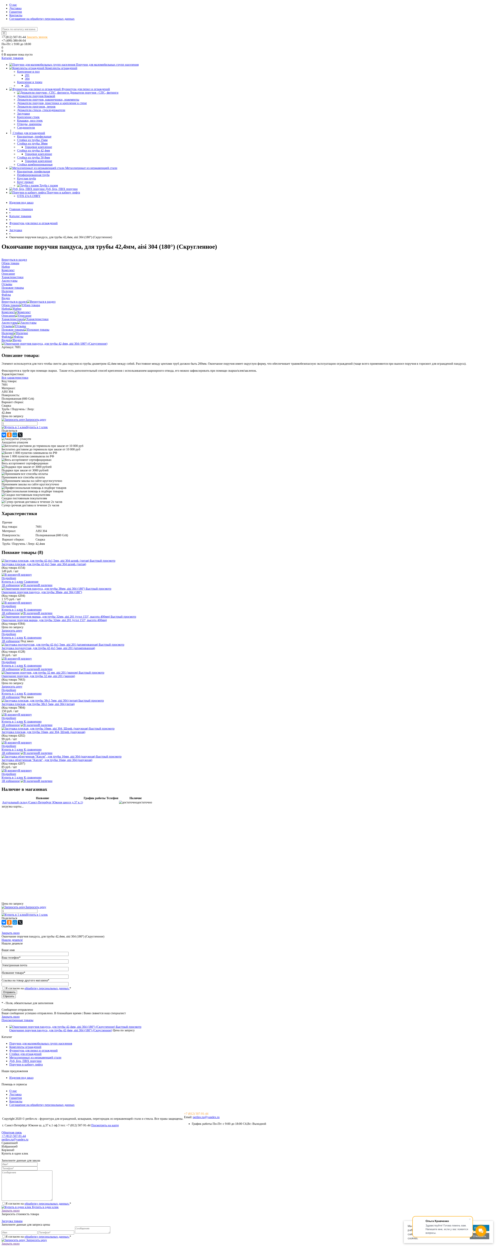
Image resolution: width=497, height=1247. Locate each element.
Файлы (6, 336)
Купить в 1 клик (37, 427)
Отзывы (7, 326)
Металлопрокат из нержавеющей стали (35, 1057)
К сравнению (33, 609)
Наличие (7, 333)
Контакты (15, 15)
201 (27, 75)
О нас (13, 4)
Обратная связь (12, 1132)
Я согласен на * (38, 1203)
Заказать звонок (37, 37)
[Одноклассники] (9, 435)
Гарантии (15, 11)
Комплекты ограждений (25, 1047)
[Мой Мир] (14, 435)
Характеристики (12, 319)
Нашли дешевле (12, 940)
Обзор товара (10, 305)
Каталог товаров (12, 58)
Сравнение (31, 581)
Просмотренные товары (17, 1020)
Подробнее (9, 578)
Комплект (8, 312)
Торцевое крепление (38, 147)
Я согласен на (38, 988)
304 (27, 78)
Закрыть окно (11, 933)
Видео (6, 340)
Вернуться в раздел (14, 301)
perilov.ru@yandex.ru (206, 1117)
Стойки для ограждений (25, 1054)
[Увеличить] (54, 343)
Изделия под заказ (21, 202)
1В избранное (11, 585)
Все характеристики (15, 377)
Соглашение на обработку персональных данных (42, 18)
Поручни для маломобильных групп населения (40, 1043)
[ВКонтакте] (4, 435)
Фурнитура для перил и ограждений (33, 1050)
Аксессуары (9, 322)
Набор (6, 308)
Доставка (15, 8)
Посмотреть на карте (105, 1125)
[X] (20, 435)
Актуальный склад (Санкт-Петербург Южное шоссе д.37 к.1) (42, 802)
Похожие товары (13, 329)
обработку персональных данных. (47, 988)
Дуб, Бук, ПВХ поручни (25, 1061)
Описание (8, 315)
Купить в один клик (45, 1207)
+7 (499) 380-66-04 (14, 40)
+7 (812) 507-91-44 (14, 37)
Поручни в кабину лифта (26, 1064)
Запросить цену (36, 1240)
